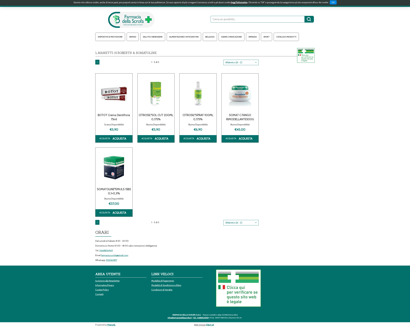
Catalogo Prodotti (286, 37)
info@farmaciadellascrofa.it (180, 317)
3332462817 (111, 260)
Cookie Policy (102, 289)
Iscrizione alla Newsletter (107, 280)
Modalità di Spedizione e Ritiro (166, 285)
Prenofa (111, 324)
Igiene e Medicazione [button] (231, 37)
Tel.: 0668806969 (201, 317)
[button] (241, 62)
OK (333, 2)
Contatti (99, 294)
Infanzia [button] (253, 37)
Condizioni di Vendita (161, 289)
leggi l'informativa (239, 2)
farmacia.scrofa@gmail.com (114, 255)
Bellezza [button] (209, 37)
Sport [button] (266, 37)
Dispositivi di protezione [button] (110, 37)
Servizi (132, 37)
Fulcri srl (210, 324)
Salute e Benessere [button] (153, 37)
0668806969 (106, 250)
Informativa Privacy (104, 285)
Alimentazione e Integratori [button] (184, 37)
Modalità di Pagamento (162, 280)
